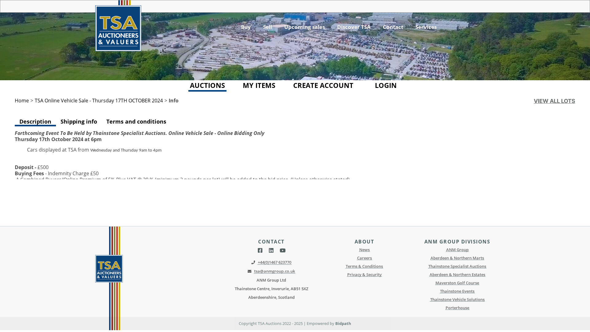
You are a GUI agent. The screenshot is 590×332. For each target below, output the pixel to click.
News (364, 249)
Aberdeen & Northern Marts (457, 258)
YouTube (282, 251)
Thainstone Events (457, 291)
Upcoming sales (304, 26)
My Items (259, 85)
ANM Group (457, 249)
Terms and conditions (136, 121)
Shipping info (79, 121)
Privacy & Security (364, 274)
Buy (246, 26)
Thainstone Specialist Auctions (457, 266)
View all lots (554, 101)
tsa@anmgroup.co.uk (274, 271)
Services (426, 26)
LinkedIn (271, 251)
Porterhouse (457, 307)
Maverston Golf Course (457, 283)
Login (386, 85)
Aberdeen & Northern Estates (457, 274)
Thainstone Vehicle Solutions (457, 299)
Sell (267, 26)
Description (35, 121)
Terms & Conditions (364, 266)
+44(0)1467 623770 (274, 262)
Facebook (260, 251)
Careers (364, 258)
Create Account (323, 85)
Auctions (207, 85)
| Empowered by (319, 323)
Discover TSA (354, 26)
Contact (393, 26)
